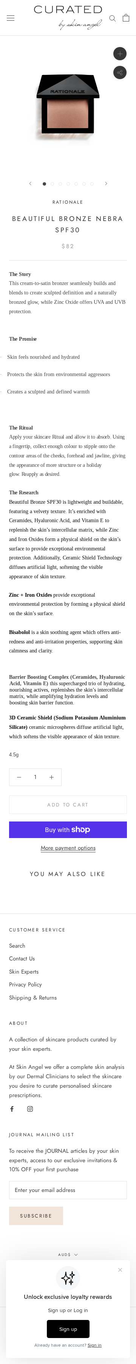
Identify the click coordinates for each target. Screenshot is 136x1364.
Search (17, 946)
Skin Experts (24, 972)
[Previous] (30, 183)
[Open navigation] (10, 18)
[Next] (106, 183)
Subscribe (36, 1215)
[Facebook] (12, 1108)
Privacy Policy (25, 984)
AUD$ (64, 1254)
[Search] (112, 18)
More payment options (68, 848)
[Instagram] (30, 1108)
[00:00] (68, 103)
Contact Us (22, 958)
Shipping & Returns (33, 998)
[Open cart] (126, 17)
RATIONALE (68, 202)
